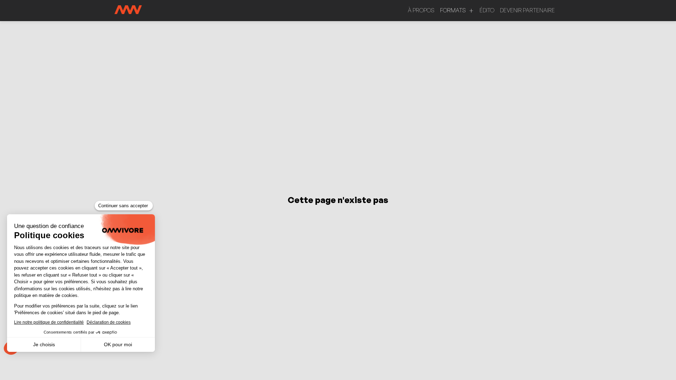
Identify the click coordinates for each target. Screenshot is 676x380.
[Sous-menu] (471, 11)
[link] (421, 11)
